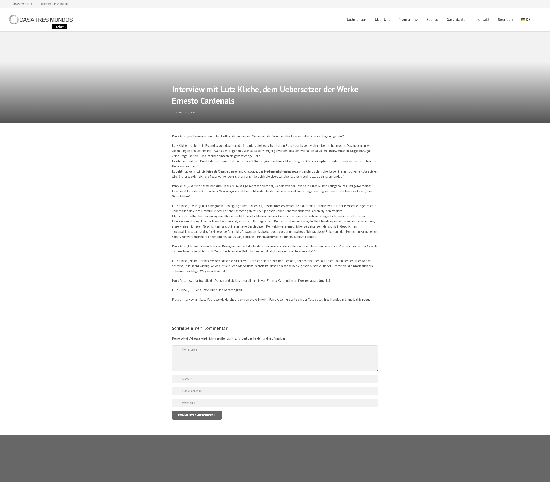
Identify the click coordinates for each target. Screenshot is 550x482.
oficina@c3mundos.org (55, 4)
